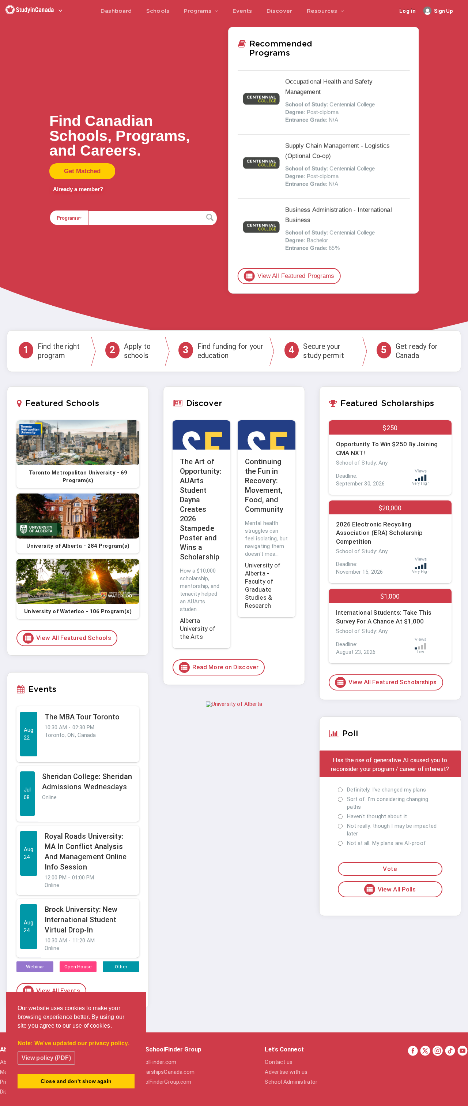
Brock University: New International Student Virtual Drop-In (81, 919)
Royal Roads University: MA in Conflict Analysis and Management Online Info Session (86, 851)
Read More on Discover (219, 667)
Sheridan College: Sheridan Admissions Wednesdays (87, 781)
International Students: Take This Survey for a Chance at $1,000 (383, 617)
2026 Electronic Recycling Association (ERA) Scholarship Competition (379, 533)
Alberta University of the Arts (197, 628)
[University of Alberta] (234, 704)
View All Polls (391, 889)
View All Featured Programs (290, 276)
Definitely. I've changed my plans (386, 789)
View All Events (52, 991)
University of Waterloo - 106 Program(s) (78, 611)
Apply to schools (130, 351)
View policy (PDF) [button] (46, 1058)
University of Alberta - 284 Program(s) (77, 546)
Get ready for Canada (409, 351)
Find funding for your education (223, 351)
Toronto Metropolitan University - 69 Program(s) (78, 476)
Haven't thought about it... (379, 816)
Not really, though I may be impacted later (392, 830)
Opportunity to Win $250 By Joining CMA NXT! (387, 448)
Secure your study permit (316, 351)
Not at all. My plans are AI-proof (386, 843)
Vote (390, 868)
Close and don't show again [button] (76, 1081)
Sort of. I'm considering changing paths (387, 803)
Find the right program (51, 351)
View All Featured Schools (67, 638)
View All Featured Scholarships (386, 682)
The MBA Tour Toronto (82, 716)
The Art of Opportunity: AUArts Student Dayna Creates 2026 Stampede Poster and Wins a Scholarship (201, 509)
